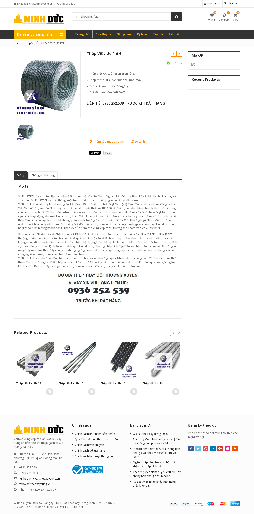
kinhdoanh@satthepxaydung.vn (40, 478)
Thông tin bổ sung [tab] (43, 175)
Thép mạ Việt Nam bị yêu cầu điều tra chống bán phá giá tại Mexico (157, 474)
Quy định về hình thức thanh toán (96, 439)
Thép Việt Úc (32, 43)
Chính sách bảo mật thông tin (94, 456)
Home (17, 43)
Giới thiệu (103, 34)
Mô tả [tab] (21, 175)
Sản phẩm (124, 34)
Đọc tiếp (52, 391)
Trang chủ (82, 34)
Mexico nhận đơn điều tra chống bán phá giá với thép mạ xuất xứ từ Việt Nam (156, 453)
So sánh (140, 141)
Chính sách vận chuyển (89, 445)
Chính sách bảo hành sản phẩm (95, 434)
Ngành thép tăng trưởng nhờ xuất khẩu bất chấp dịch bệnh (154, 464)
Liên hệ (174, 34)
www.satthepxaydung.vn (35, 484)
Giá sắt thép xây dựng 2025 (150, 434)
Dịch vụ (142, 34)
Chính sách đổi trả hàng (90, 450)
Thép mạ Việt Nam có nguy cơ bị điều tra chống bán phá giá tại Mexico (157, 441)
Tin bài (158, 34)
